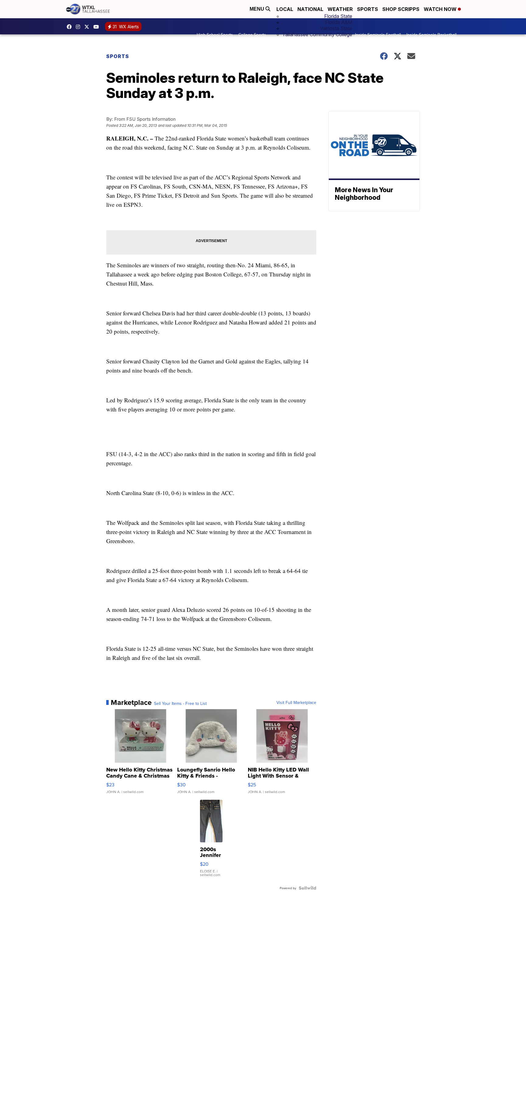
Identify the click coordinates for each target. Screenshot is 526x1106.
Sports (367, 9)
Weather (340, 9)
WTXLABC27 (71, 26)
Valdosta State (336, 28)
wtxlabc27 (79, 26)
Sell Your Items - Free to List (180, 703)
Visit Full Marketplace (296, 702)
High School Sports (215, 35)
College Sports (252, 35)
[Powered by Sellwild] (307, 888)
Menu (257, 9)
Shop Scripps (400, 9)
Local (284, 9)
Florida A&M (338, 22)
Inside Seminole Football (378, 35)
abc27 (88, 26)
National (310, 9)
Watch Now (441, 9)
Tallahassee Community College (317, 34)
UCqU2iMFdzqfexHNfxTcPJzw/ (97, 26)
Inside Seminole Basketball (431, 35)
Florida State (338, 16)
